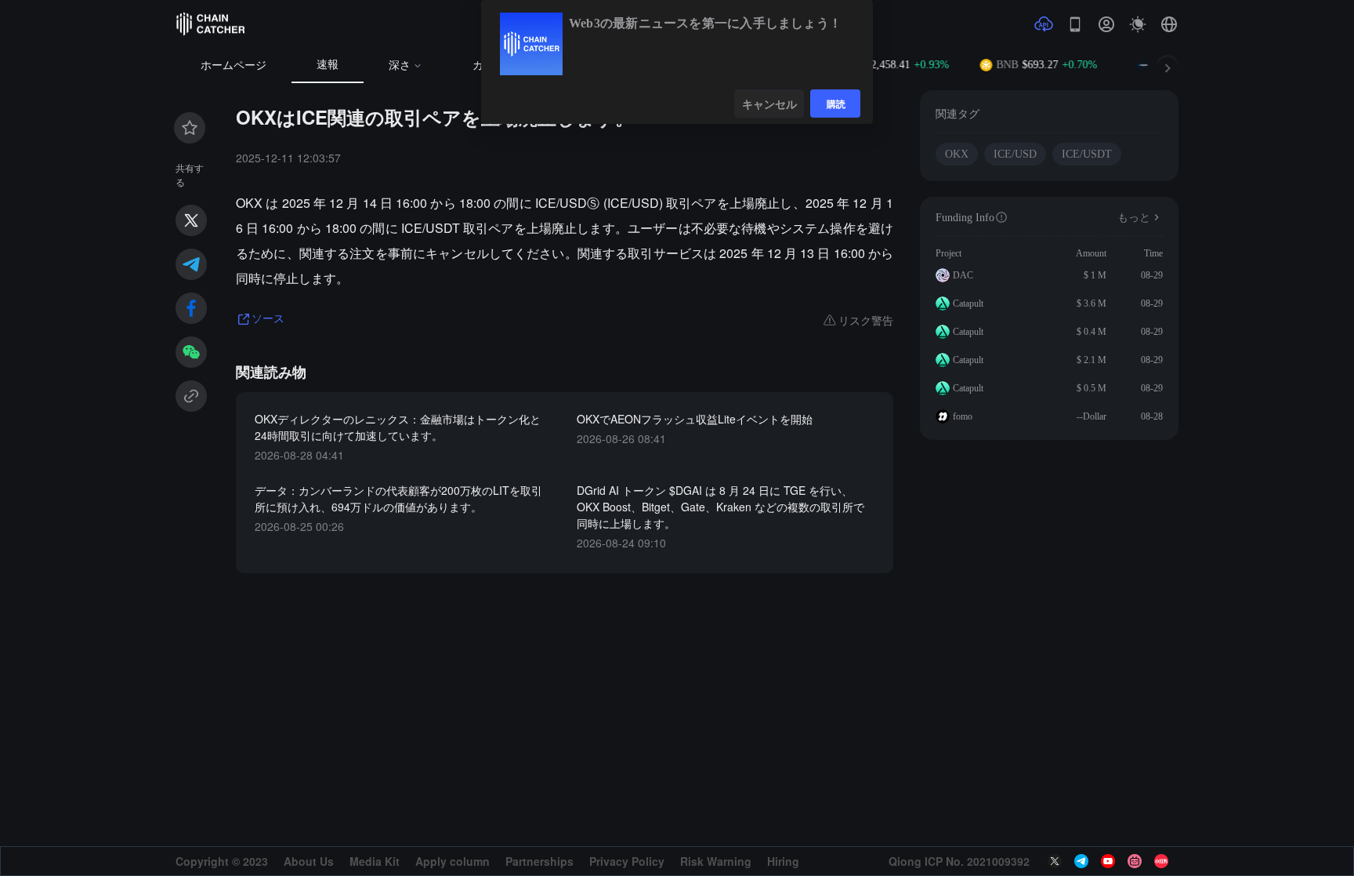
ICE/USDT (1087, 154)
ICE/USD (1015, 154)
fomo (962, 416)
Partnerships (539, 861)
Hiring (783, 861)
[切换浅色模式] (1137, 24)
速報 (327, 65)
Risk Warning (715, 861)
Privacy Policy (626, 861)
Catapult (968, 303)
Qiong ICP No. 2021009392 (959, 861)
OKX (956, 154)
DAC (963, 275)
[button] (1169, 24)
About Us (309, 861)
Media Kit (374, 861)
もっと (1133, 218)
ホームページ (233, 65)
